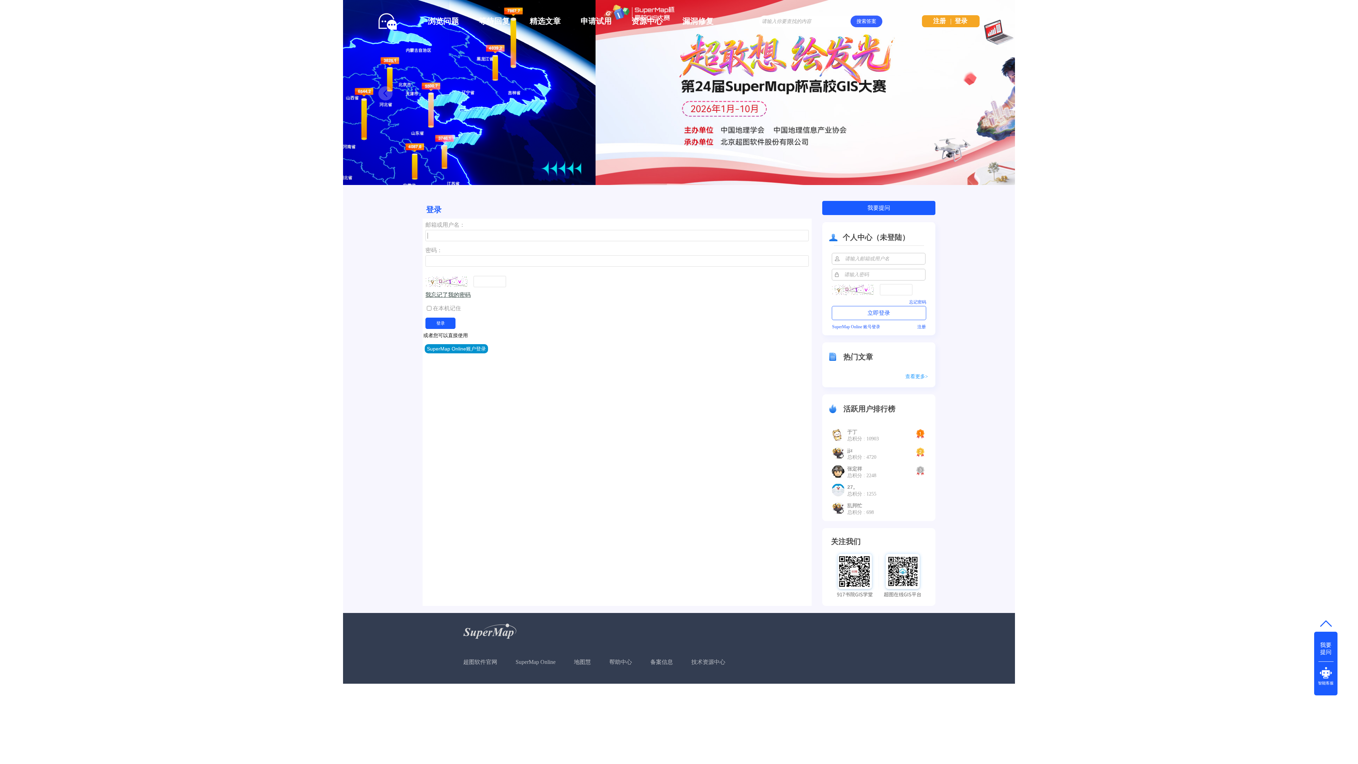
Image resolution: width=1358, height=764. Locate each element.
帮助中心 (620, 662)
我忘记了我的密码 (448, 295)
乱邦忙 (854, 505)
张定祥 (854, 468)
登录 (961, 20)
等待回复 (494, 21)
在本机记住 (447, 308)
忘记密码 (917, 302)
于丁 (852, 432)
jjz (850, 450)
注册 (939, 20)
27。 (852, 487)
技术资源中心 (708, 662)
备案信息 (661, 662)
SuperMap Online (536, 662)
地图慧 (582, 662)
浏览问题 (443, 21)
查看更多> (916, 376)
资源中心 (647, 21)
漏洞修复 (698, 21)
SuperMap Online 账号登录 (856, 326)
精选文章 (545, 21)
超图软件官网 (480, 662)
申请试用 (596, 21)
